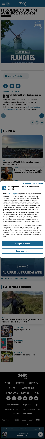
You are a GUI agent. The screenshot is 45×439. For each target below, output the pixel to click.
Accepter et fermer (22, 243)
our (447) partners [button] (13, 193)
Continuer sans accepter (33, 183)
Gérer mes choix (22, 251)
